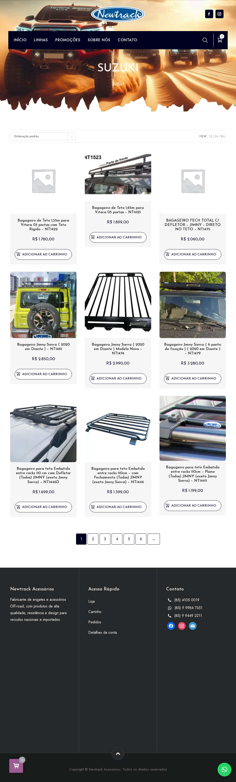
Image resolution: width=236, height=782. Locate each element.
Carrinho (94, 611)
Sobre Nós (99, 40)
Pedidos (94, 622)
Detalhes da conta (102, 632)
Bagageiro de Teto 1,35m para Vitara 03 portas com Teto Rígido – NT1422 (43, 225)
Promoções (67, 40)
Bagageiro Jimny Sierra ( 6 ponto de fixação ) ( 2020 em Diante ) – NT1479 (192, 349)
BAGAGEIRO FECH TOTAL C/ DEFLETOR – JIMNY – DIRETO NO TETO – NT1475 (193, 225)
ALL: (223, 136)
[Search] (205, 40)
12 (210, 136)
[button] (43, 254)
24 (216, 136)
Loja (91, 601)
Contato (127, 40)
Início (20, 40)
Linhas (41, 40)
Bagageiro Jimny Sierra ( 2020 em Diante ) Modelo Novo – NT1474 (118, 349)
